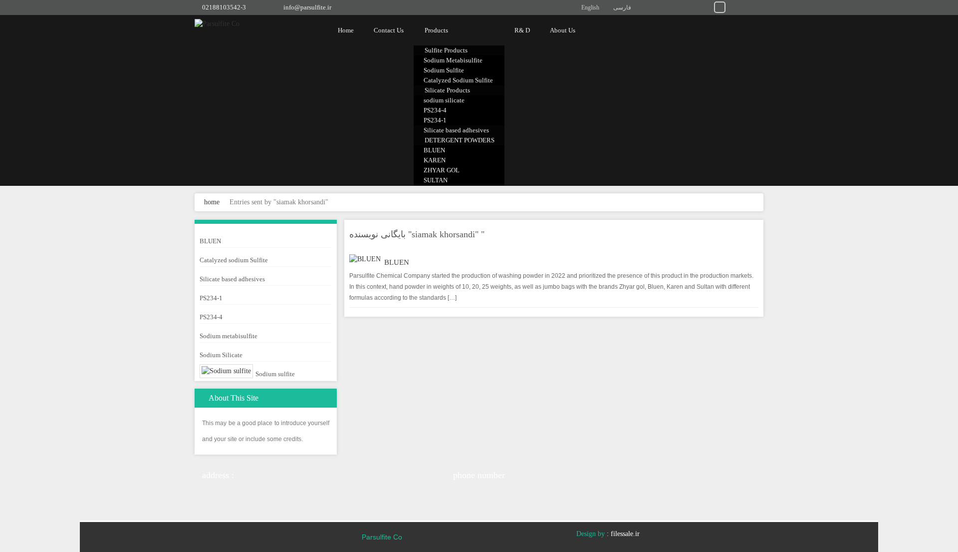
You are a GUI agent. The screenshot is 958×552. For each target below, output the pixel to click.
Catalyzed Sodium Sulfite (458, 80)
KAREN (435, 160)
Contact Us (389, 30)
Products (436, 30)
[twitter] (691, 6)
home (212, 202)
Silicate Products (447, 90)
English (590, 7)
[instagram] (705, 6)
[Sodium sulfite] (226, 371)
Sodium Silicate (221, 355)
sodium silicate (444, 100)
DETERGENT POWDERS (459, 140)
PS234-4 (435, 110)
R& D (522, 30)
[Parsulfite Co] (242, 23)
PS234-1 (435, 120)
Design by (590, 534)
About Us (562, 30)
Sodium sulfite (275, 374)
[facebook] (748, 6)
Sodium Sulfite (444, 70)
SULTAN (436, 180)
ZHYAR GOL (442, 170)
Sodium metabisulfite (228, 336)
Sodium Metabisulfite (453, 60)
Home (346, 30)
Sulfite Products (446, 50)
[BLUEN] (365, 259)
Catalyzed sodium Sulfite (234, 260)
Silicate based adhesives (456, 130)
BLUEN (434, 150)
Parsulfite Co (382, 537)
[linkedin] (676, 6)
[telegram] (720, 6)
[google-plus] (734, 6)
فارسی (622, 7)
